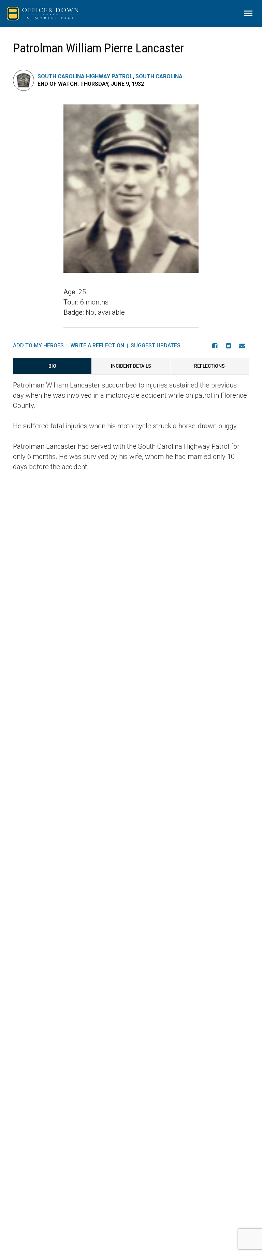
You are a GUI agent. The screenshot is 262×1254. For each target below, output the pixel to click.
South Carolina (159, 76)
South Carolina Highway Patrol (85, 76)
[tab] (52, 366)
